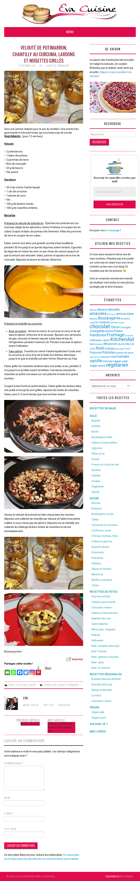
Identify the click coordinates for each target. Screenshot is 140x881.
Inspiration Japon (101, 700)
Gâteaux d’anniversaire (105, 612)
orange (109, 348)
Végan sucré (99, 717)
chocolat (100, 326)
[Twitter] (26, 670)
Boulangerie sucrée (103, 513)
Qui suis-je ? (99, 724)
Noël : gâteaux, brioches (105, 656)
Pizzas (95, 459)
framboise (98, 335)
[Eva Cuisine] (70, 13)
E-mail (9, 813)
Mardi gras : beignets (103, 629)
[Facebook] (19, 670)
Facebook (64, 705)
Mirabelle (99, 344)
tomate (123, 356)
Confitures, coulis (101, 530)
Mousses (110, 344)
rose (113, 356)
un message (112, 230)
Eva (40, 65)
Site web (10, 829)
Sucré (94, 498)
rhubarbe (105, 357)
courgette (97, 331)
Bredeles (125, 318)
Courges (48, 685)
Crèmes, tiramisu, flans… (106, 535)
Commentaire (14, 763)
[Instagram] (32, 670)
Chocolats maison (102, 607)
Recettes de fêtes (103, 591)
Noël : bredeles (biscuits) (105, 645)
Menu (70, 31)
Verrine (107, 361)
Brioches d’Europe (102, 684)
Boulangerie (109, 318)
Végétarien (98, 486)
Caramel (104, 322)
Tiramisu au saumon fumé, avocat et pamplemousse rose (60, 727)
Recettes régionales (106, 674)
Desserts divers (100, 546)
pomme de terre (124, 352)
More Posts (31, 705)
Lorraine (96, 695)
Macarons (97, 574)
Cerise (121, 322)
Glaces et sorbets (101, 568)
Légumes (97, 448)
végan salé (120, 361)
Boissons (97, 508)
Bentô (95, 431)
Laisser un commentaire (57, 65)
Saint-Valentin (100, 623)
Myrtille (121, 344)
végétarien (117, 365)
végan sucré (97, 365)
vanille (96, 360)
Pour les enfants (101, 596)
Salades (96, 475)
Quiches (96, 470)
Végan (94, 707)
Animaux (111, 314)
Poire (127, 348)
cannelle (94, 322)
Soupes (32, 685)
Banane (94, 318)
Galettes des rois (101, 618)
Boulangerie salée (102, 437)
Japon (106, 340)
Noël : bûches (99, 651)
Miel (92, 344)
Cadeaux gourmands (104, 602)
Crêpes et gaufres (102, 541)
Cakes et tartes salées (104, 442)
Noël (55, 685)
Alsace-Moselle (108, 309)
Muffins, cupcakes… (103, 579)
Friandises (97, 557)
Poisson (96, 352)
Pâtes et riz (98, 453)
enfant (109, 331)
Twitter (48, 705)
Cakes (95, 519)
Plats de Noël (22, 685)
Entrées (96, 426)
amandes (98, 313)
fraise (118, 331)
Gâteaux (96, 563)
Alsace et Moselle (102, 690)
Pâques (96, 634)
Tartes (95, 585)
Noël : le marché (101, 667)
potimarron (73, 685)
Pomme (108, 352)
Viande (96, 492)
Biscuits (96, 503)
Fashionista (112, 876)
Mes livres (98, 731)
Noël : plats (98, 662)
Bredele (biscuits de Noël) (106, 679)
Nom (8, 798)
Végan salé (98, 712)
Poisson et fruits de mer (105, 464)
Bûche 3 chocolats (30, 723)
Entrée (11, 685)
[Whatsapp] (13, 670)
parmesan (120, 348)
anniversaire (125, 314)
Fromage (116, 334)
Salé (93, 416)
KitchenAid (122, 339)
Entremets (98, 552)
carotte (114, 322)
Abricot (93, 310)
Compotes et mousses (105, 524)
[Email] (7, 670)
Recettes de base (103, 408)
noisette (62, 685)
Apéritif (96, 420)
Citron (115, 327)
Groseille (129, 335)
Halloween (96, 340)
